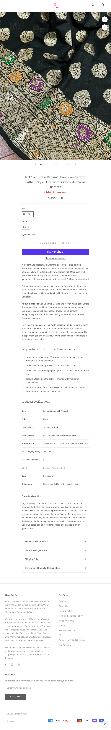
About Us (63, 606)
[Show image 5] (54, 164)
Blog (61, 635)
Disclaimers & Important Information (42, 568)
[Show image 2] (44, 164)
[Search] (95, 6)
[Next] (75, 164)
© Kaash (10, 721)
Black (26, 227)
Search (62, 601)
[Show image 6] (57, 164)
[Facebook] (6, 664)
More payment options (55, 258)
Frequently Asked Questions (72, 640)
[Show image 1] (41, 164)
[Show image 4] (50, 164)
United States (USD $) (17, 714)
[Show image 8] (63, 164)
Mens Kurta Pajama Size (36, 550)
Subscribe (15, 697)
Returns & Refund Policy (36, 541)
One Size (27, 214)
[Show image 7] (60, 164)
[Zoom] (105, 19)
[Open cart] (104, 6)
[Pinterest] (19, 664)
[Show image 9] (67, 164)
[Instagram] (12, 664)
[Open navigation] (7, 6)
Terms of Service (67, 630)
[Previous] (35, 164)
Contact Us (64, 625)
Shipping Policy (32, 559)
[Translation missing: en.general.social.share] (105, 27)
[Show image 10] (70, 164)
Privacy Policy (66, 611)
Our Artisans (65, 645)
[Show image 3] (47, 164)
